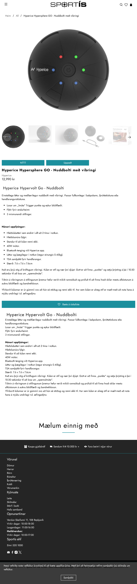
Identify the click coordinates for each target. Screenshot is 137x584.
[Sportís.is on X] (20, 553)
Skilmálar (12, 502)
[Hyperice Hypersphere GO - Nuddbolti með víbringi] (68, 70)
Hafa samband (14, 509)
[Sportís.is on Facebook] (12, 553)
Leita (9, 498)
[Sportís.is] (68, 5)
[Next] (129, 137)
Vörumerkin (13, 488)
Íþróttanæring (14, 480)
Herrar (10, 469)
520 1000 (17, 545)
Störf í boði (13, 506)
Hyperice (6, 175)
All (17, 15)
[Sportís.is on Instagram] (16, 553)
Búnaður (11, 476)
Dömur (10, 465)
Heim (8, 15)
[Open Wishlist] (126, 5)
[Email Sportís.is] (8, 553)
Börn (9, 473)
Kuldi (9, 484)
